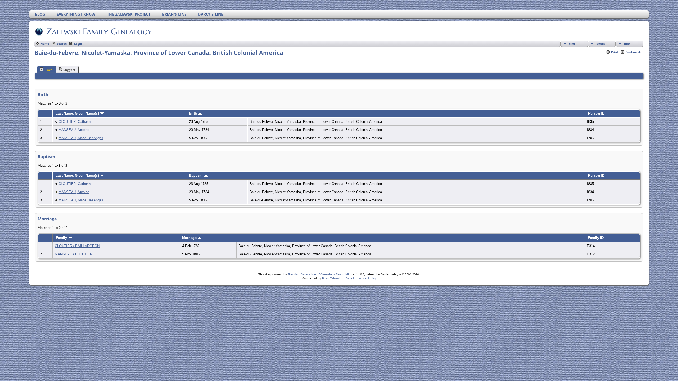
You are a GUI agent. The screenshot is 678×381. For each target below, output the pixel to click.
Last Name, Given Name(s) (78, 113)
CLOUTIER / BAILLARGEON (77, 246)
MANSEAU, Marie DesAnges (81, 138)
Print (614, 52)
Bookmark (633, 52)
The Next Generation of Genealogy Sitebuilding (320, 274)
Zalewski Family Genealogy (99, 31)
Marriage (190, 238)
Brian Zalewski (332, 278)
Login (78, 44)
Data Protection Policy (361, 278)
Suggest (69, 69)
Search (62, 44)
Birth (193, 113)
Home (45, 44)
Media (600, 44)
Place (48, 69)
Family (62, 238)
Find (572, 44)
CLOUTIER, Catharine (75, 122)
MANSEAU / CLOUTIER (73, 254)
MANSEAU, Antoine (74, 130)
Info (627, 44)
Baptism (196, 176)
